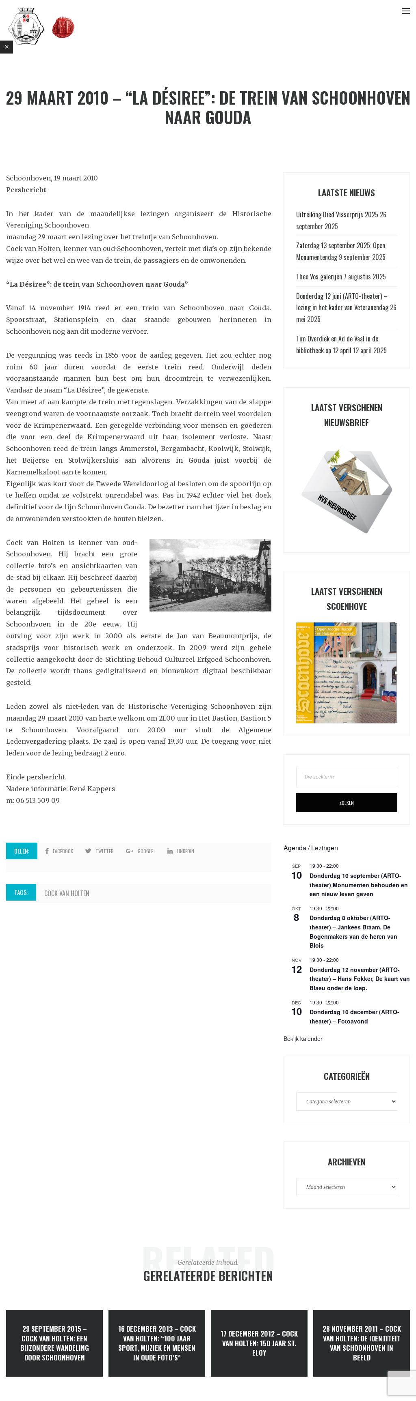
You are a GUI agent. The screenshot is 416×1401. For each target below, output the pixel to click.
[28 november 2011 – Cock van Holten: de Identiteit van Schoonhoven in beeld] (361, 1343)
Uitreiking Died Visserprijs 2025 (337, 214)
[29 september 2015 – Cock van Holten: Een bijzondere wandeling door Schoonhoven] (54, 1343)
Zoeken (346, 802)
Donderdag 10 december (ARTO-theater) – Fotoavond (354, 1016)
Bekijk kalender (303, 1038)
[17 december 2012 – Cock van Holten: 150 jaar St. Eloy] (259, 1343)
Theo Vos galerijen (319, 276)
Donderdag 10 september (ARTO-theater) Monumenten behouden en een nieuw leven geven (359, 884)
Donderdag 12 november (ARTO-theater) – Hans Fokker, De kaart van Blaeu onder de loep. (360, 978)
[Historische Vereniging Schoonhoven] (41, 25)
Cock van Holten (66, 893)
